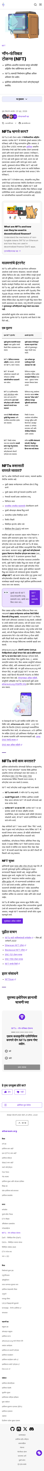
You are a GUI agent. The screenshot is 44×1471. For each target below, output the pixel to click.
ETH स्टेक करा (7, 1252)
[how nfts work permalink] (1, 761)
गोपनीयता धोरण (22, 1452)
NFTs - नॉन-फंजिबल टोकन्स (11, 1233)
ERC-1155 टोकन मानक (14, 959)
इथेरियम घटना (6, 1336)
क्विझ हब (4, 1186)
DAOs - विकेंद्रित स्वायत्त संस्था (12, 1242)
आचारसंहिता (22, 1443)
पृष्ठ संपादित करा (24, 123)
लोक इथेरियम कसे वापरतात (10, 1191)
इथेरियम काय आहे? (8, 1148)
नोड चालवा (5, 1177)
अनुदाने (4, 1294)
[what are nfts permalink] (1, 131)
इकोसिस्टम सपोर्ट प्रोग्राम (11, 1364)
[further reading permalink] (1, 931)
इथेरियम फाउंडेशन (7, 1355)
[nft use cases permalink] (1, 468)
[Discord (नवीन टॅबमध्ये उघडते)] (31, 1429)
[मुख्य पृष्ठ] (3, 4)
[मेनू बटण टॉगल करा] (40, 4)
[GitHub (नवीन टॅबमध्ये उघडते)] (12, 1429)
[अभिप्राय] (39, 1453)
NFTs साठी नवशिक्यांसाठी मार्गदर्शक (19, 937)
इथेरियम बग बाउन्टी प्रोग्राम (10, 1350)
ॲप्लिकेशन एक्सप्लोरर (8, 1224)
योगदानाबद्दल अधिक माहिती (27, 678)
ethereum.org (9, 1131)
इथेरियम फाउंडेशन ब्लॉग (10, 1359)
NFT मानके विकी (12, 963)
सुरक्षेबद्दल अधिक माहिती (12, 921)
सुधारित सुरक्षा (6, 1392)
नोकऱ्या (22, 1447)
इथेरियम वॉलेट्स (7, 1158)
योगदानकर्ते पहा (23, 116)
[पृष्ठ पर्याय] (15, 123)
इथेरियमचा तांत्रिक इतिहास (10, 1397)
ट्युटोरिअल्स (5, 1275)
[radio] (22, 1051)
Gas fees (5, 1172)
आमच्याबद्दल (22, 1435)
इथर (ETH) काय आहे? (9, 1153)
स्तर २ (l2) (5, 1256)
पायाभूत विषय (6, 1299)
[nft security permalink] (1, 861)
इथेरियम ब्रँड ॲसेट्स (22, 1439)
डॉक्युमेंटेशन (5, 1280)
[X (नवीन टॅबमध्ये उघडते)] (25, 1429)
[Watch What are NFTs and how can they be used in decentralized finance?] (22, 213)
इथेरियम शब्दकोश (7, 1195)
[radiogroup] (22, 1055)
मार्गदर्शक (4, 1210)
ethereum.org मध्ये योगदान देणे (12, 1341)
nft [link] (4, 46)
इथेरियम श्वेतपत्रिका (8, 1383)
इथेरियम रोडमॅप (6, 1388)
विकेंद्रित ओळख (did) (9, 1247)
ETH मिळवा (5, 1219)
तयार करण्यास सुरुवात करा (10, 1284)
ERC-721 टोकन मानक (13, 954)
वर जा (24, 1123)
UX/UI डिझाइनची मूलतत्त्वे (10, 1303)
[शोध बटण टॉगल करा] (35, 4)
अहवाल (4, 1416)
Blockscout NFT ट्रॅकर (16, 950)
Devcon (6, 1369)
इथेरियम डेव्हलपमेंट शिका (9, 1289)
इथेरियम (29, 146)
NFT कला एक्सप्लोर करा (35, 597)
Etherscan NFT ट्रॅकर (15, 945)
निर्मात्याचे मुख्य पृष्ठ (7, 1270)
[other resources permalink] (1, 973)
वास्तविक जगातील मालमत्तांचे (15, 506)
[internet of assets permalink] (1, 263)
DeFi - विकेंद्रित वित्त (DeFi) (11, 1238)
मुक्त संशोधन (6, 1402)
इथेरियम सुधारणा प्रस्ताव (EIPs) (12, 1406)
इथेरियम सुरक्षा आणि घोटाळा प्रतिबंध (13, 1181)
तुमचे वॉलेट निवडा (7, 1214)
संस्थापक (4, 1313)
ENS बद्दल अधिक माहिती (12, 744)
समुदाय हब (5, 1327)
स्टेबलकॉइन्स (6, 1228)
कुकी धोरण (22, 1460)
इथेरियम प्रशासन (7, 1411)
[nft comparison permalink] (1, 328)
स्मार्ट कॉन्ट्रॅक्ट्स (7, 1167)
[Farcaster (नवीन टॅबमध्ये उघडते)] (19, 1429)
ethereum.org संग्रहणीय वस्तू (14, 684)
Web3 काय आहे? (7, 1163)
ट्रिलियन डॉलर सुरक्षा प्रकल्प (11, 1420)
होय (9, 1092)
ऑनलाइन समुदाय (7, 1331)
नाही (22, 1092)
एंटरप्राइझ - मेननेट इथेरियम (11, 1308)
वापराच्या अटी (22, 1456)
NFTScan (10, 979)
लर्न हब (4, 1144)
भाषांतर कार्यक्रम (7, 1345)
